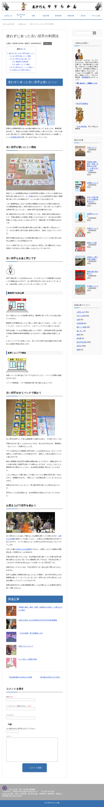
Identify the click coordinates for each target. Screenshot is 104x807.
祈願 (33, 16)
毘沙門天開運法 (82, 104)
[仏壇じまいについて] (11, 653)
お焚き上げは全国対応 (24, 549)
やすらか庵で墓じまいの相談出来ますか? (92, 199)
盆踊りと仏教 (92, 243)
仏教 (78, 319)
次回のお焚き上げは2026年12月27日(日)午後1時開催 (37, 620)
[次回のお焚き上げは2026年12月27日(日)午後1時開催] (11, 627)
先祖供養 (46, 16)
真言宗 (83, 16)
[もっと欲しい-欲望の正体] (11, 666)
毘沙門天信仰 (21, 16)
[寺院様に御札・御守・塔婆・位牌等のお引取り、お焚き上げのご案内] (11, 614)
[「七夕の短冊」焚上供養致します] (11, 640)
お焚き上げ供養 (7, 793)
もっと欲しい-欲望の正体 (27, 659)
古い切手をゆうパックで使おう (22, 67)
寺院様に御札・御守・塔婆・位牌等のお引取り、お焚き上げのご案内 (92, 166)
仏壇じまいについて (25, 646)
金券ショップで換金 (21, 64)
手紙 (30, 196)
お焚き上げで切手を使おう (20, 70)
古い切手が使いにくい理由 (20, 56)
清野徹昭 (85, 77)
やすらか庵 (96, 16)
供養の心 (59, 793)
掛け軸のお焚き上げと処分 (50, 677)
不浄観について (92, 286)
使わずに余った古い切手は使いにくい (21, 53)
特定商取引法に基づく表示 (12, 796)
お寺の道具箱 (82, 126)
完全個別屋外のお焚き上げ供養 (20, 677)
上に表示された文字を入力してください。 (21, 728)
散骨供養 (58, 16)
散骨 (78, 334)
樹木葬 (79, 338)
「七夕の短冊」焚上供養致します (30, 633)
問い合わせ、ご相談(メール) (87, 83)
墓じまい (80, 331)
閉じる (23, 49)
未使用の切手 (16, 137)
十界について (92, 147)
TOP (10, 24)
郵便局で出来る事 (20, 62)
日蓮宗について (92, 228)
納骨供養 (71, 16)
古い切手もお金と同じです (20, 59)
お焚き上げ (8, 16)
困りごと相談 (81, 327)
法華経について (92, 183)
